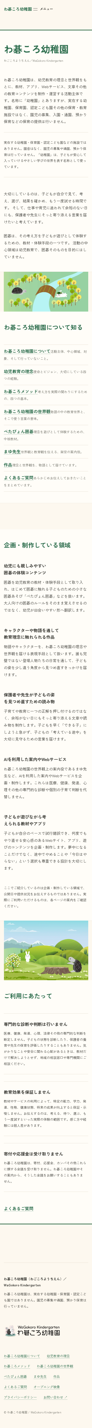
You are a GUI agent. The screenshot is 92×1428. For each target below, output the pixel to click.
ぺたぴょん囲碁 (15, 1376)
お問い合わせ (55, 1397)
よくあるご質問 (18, 1208)
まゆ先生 (40, 1376)
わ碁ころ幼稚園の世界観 (55, 1366)
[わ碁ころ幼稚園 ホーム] (32, 1330)
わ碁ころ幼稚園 (18, 9)
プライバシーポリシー (20, 1397)
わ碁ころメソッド (17, 1366)
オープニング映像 (46, 1386)
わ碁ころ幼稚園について (22, 1356)
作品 (56, 1376)
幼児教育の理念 (58, 1356)
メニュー (46, 8)
